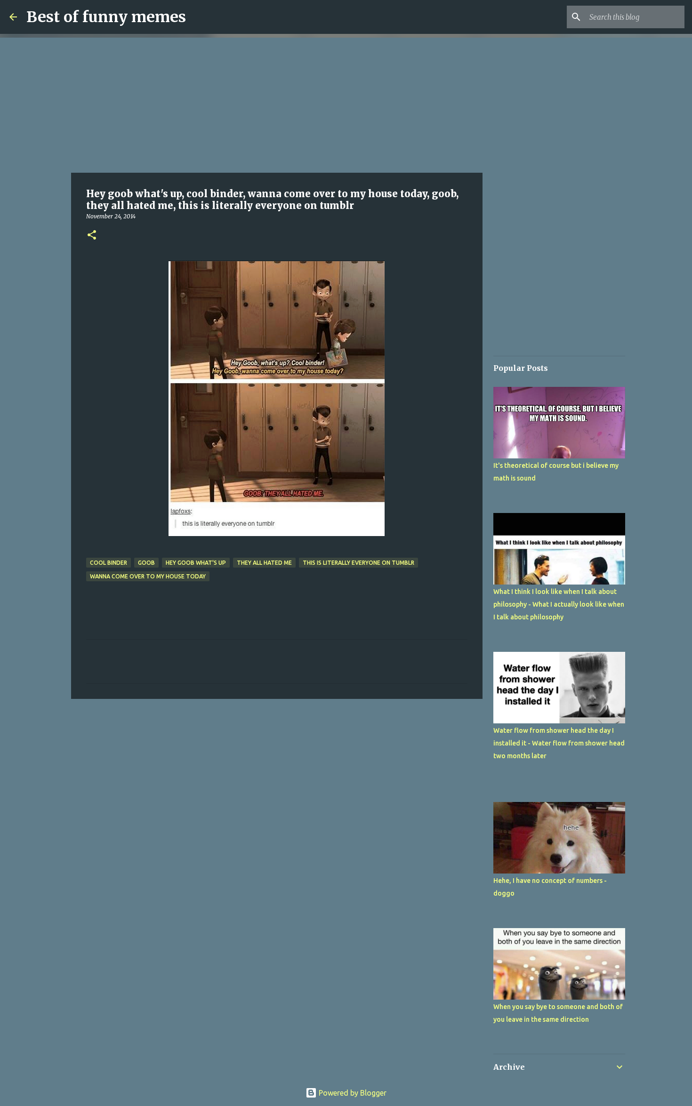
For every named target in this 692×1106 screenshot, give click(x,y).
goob (146, 563)
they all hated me (264, 563)
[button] (91, 235)
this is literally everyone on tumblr (358, 563)
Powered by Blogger (351, 1093)
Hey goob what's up (196, 563)
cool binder (108, 563)
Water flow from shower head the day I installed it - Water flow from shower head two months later (559, 743)
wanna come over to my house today (148, 576)
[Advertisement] (276, 103)
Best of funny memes (106, 17)
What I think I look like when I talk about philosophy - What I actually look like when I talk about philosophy (558, 604)
